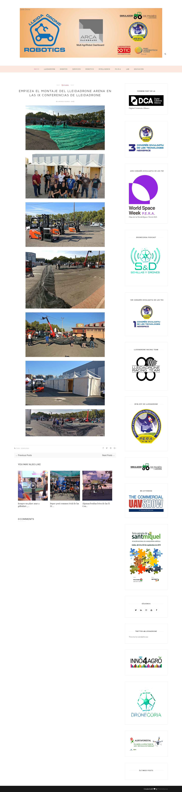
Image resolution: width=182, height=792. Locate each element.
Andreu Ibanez (64, 101)
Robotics (90, 69)
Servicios (76, 69)
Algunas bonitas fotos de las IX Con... (96, 504)
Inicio (36, 69)
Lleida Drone (25, 9)
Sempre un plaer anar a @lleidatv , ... (28, 504)
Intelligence (104, 69)
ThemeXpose (163, 789)
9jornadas (65, 85)
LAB (127, 69)
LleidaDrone (49, 69)
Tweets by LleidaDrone (138, 637)
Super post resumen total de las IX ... (64, 504)
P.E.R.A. (118, 69)
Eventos (63, 69)
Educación (139, 69)
